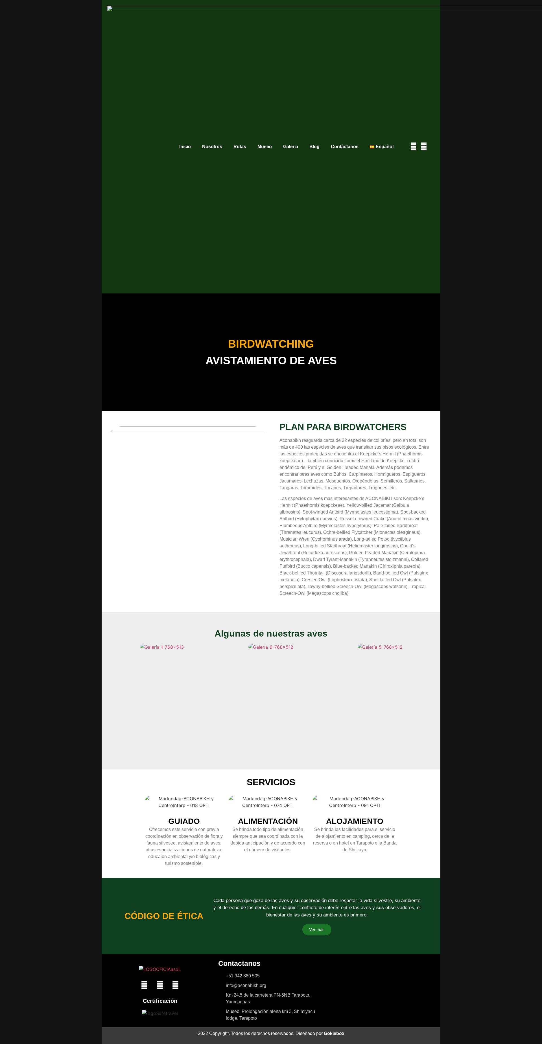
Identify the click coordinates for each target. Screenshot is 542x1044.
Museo (264, 146)
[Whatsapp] (176, 985)
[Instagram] (424, 147)
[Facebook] (413, 147)
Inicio (185, 146)
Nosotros (212, 146)
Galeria (290, 146)
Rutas (239, 146)
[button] (112, 647)
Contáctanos (345, 146)
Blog (314, 146)
